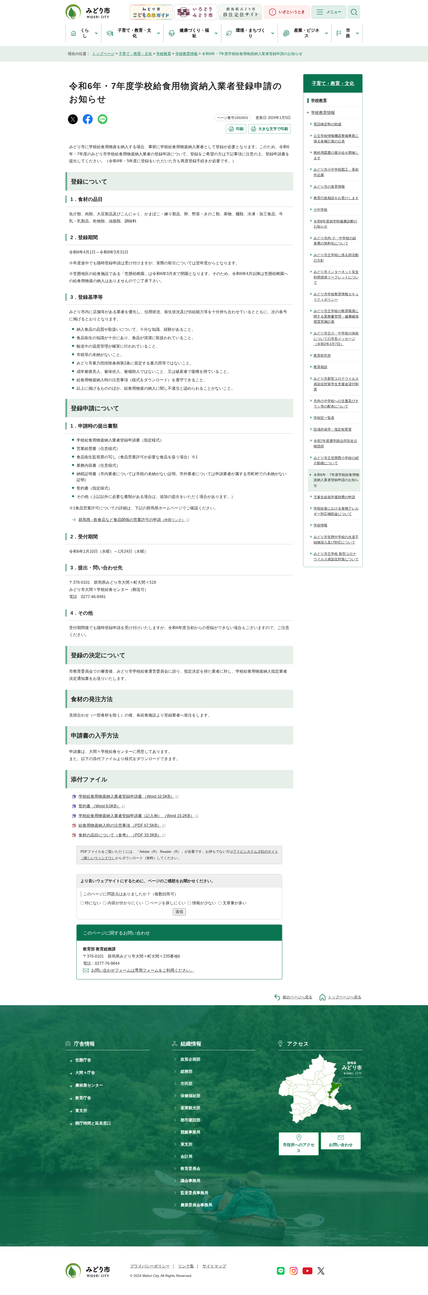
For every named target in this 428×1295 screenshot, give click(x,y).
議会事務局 (190, 1181)
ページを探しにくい (168, 903)
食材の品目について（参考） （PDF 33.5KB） (120, 835)
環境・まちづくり (250, 33)
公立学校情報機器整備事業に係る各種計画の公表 (336, 138)
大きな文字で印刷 (273, 129)
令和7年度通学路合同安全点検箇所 (335, 443)
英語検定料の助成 (327, 124)
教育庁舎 (83, 1098)
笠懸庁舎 (83, 1060)
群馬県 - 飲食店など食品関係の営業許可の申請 (132, 520)
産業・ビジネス (306, 33)
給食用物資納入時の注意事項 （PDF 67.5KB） (120, 825)
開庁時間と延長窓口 (93, 1123)
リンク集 (186, 1266)
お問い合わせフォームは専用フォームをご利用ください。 (142, 970)
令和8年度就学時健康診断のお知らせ (335, 224)
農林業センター (89, 1085)
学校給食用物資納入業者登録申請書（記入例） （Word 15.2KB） (136, 816)
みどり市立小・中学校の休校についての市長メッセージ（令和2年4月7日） (336, 338)
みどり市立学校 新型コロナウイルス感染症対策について (336, 556)
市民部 (186, 1083)
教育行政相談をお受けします (336, 198)
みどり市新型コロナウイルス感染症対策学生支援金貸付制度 (336, 384)
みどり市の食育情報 (329, 187)
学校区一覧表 (324, 418)
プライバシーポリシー (150, 1266)
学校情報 (320, 525)
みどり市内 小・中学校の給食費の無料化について (335, 241)
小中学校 (320, 210)
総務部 (186, 1071)
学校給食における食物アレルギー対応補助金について (336, 511)
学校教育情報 (186, 54)
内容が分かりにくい (125, 903)
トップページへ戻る (344, 997)
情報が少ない (204, 903)
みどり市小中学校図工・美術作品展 (336, 172)
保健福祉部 (190, 1096)
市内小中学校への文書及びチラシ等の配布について (336, 403)
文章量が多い (234, 903)
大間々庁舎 (85, 1072)
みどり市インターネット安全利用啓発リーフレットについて (336, 277)
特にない (93, 903)
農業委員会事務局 (196, 1205)
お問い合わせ (341, 1145)
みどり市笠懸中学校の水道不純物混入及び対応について (336, 539)
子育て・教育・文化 (134, 33)
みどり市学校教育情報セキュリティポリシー (336, 297)
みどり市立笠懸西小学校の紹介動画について (336, 460)
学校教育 (163, 54)
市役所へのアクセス (299, 1148)
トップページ (103, 54)
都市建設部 (190, 1120)
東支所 (81, 1110)
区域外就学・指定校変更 (333, 429)
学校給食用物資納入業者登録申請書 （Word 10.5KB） (126, 796)
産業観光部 (190, 1108)
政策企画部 (190, 1059)
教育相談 (320, 367)
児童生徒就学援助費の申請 (334, 497)
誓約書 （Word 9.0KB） (100, 806)
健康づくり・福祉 (194, 33)
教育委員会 (190, 1168)
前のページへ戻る (297, 997)
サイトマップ (214, 1266)
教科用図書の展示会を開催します (336, 155)
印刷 (239, 129)
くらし (84, 33)
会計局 (186, 1156)
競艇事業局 (190, 1132)
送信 (179, 911)
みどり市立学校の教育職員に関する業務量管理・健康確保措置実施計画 (336, 316)
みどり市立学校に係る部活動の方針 (336, 257)
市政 (348, 33)
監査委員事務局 (194, 1193)
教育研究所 (322, 356)
